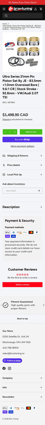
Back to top (22, 318)
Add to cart (31, 132)
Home (4, 24)
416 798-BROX (10, 347)
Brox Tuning (13, 419)
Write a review (23, 284)
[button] (41, 9)
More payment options (22, 146)
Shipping (6, 119)
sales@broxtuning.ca (13, 353)
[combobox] (22, 15)
